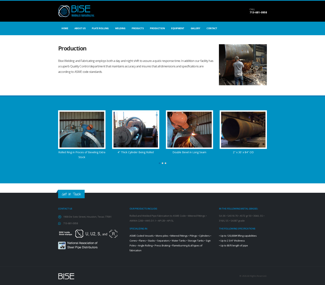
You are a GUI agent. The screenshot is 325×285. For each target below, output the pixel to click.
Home (65, 28)
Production (157, 28)
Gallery (195, 28)
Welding (120, 28)
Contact (212, 28)
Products (138, 28)
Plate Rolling (100, 28)
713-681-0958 (258, 12)
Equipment (177, 28)
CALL (252, 9)
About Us (79, 28)
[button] (159, 163)
